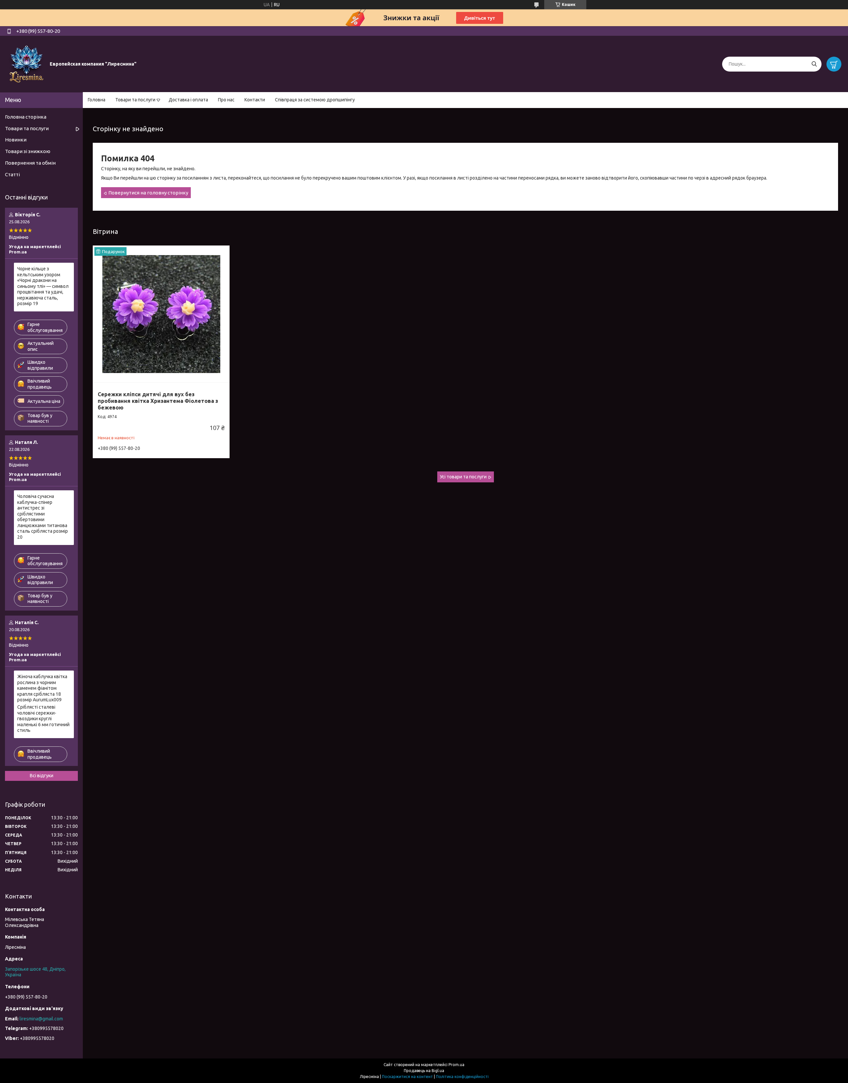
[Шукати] (814, 64)
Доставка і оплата (188, 99)
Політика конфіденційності (462, 1076)
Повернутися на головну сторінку (148, 192)
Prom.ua (456, 1064)
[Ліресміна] (26, 63)
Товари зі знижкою (27, 151)
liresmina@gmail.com (41, 1018)
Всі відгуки (41, 775)
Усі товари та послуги (463, 476)
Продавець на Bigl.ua (424, 1070)
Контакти (254, 99)
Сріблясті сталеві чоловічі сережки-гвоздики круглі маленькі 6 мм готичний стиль (43, 718)
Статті (12, 174)
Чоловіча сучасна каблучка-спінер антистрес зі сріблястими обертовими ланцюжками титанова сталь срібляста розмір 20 (42, 517)
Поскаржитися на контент (407, 1076)
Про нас (226, 99)
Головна (96, 99)
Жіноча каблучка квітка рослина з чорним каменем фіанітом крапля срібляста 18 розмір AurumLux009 (42, 688)
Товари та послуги (135, 99)
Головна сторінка (25, 117)
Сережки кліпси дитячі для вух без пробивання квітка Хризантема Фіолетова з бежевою (158, 400)
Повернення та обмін (30, 163)
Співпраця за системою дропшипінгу (315, 99)
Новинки (15, 139)
